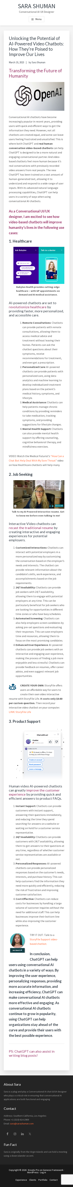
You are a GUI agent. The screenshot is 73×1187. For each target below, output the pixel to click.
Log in (43, 1172)
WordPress (33, 1172)
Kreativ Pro (33, 1170)
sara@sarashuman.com (22, 1123)
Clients (32, 1179)
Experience (21, 1179)
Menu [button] (38, 19)
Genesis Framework (53, 1170)
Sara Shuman (36, 6)
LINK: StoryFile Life (20, 712)
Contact (54, 1179)
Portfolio (42, 1179)
